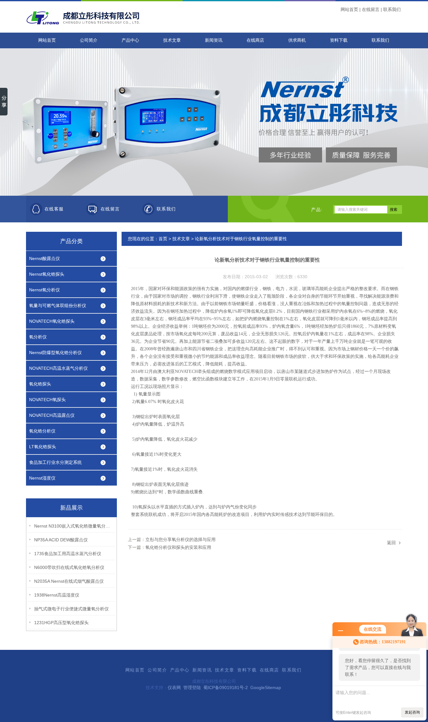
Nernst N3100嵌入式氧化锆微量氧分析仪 (73, 525)
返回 (391, 542)
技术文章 (172, 40)
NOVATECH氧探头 (47, 399)
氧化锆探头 (40, 383)
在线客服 (54, 209)
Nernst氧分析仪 (44, 289)
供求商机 (297, 40)
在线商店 (255, 40)
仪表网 (174, 687)
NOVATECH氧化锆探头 (52, 321)
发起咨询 (412, 712)
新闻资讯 (213, 40)
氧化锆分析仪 (42, 430)
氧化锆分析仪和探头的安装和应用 (178, 547)
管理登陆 (192, 687)
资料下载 (338, 40)
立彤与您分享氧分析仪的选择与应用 (180, 539)
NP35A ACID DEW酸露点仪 (61, 539)
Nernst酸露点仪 (44, 258)
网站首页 (349, 9)
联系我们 (392, 9)
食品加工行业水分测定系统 (55, 462)
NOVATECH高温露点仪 (52, 415)
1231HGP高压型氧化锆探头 (61, 622)
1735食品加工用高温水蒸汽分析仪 (67, 553)
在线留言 (370, 9)
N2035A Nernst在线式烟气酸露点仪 (69, 581)
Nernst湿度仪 (42, 477)
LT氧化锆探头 (42, 446)
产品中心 (130, 40)
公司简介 (88, 40)
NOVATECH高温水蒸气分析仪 (58, 368)
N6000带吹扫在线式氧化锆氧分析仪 (69, 567)
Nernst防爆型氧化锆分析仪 (55, 352)
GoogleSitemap (265, 687)
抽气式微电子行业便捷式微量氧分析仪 (71, 608)
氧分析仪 (38, 336)
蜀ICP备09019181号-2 (225, 687)
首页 (163, 238)
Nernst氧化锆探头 (46, 274)
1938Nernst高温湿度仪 (56, 594)
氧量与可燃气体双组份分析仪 (57, 305)
